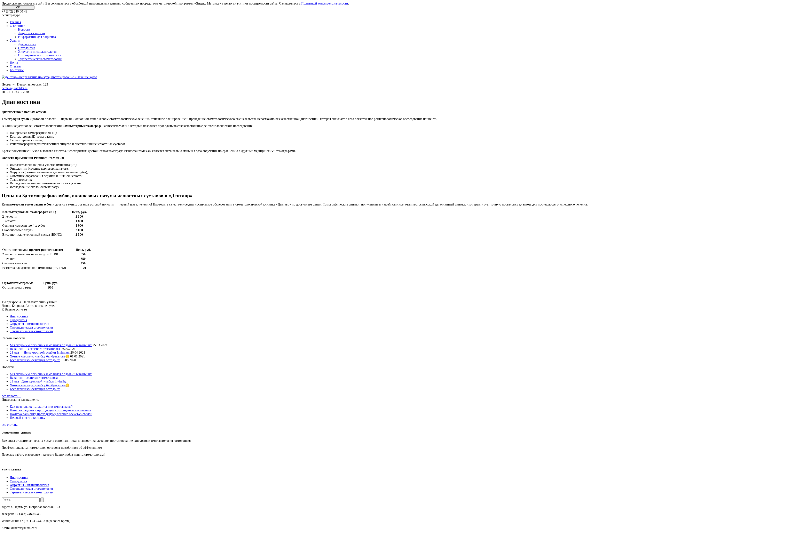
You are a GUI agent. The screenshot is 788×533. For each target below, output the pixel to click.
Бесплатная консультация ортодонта (35, 360)
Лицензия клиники (31, 33)
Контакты (17, 70)
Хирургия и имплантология (37, 51)
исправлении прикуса (118, 447)
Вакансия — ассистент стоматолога (35, 348)
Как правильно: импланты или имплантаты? (41, 406)
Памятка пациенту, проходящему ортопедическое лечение (50, 410)
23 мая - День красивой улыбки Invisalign (38, 381)
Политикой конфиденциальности (324, 3)
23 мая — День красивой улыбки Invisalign (40, 352)
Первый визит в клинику (27, 417)
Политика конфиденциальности (18, 461)
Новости (24, 29)
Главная (15, 22)
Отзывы (15, 66)
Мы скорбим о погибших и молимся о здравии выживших (51, 345)
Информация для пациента (37, 37)
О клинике (17, 25)
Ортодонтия (26, 48)
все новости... (11, 396)
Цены (14, 62)
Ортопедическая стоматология (39, 55)
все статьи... (10, 424)
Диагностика (27, 44)
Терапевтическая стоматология (40, 59)
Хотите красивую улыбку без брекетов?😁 (39, 356)
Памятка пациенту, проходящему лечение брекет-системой (51, 414)
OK (18, 7)
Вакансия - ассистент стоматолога (34, 377)
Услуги (15, 40)
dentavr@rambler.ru (14, 88)
